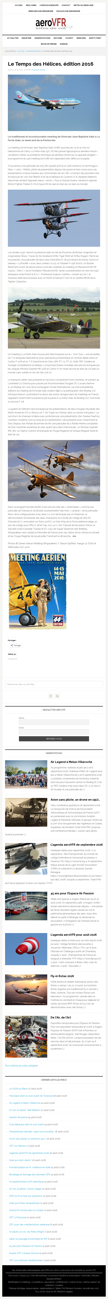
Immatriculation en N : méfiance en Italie (29, 1167)
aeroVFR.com (47, 1270)
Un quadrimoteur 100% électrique (26, 1181)
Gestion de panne (18, 1117)
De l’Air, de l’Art (61, 1017)
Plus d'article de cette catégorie (21, 1065)
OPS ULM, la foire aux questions (25, 1196)
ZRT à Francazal (17, 1217)
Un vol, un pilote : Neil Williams (24, 1110)
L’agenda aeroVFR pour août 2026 (74, 934)
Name (21, 718)
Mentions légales (65, 1291)
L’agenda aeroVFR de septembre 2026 (77, 844)
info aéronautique (39, 1275)
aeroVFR (54, 23)
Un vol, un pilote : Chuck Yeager (25, 1188)
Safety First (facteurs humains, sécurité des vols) (77, 1288)
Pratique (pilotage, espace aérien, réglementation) (31, 1288)
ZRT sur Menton (17, 1146)
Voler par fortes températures (24, 1203)
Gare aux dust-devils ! (20, 1160)
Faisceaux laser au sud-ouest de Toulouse (31, 1095)
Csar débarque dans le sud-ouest (26, 1124)
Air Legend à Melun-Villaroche (71, 762)
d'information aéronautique (28, 1270)
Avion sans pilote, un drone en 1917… (75, 799)
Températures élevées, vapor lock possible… (31, 1131)
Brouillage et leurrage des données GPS (29, 1174)
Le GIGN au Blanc (18, 1088)
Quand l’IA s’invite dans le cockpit (26, 1210)
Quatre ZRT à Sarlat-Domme (24, 1253)
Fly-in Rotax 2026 (62, 976)
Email (21, 728)
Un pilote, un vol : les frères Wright (26, 1231)
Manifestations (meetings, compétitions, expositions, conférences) (38, 1282)
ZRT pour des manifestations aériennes (29, 1224)
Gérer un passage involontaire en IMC (28, 1239)
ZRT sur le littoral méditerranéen (26, 1260)
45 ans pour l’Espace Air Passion (72, 893)
